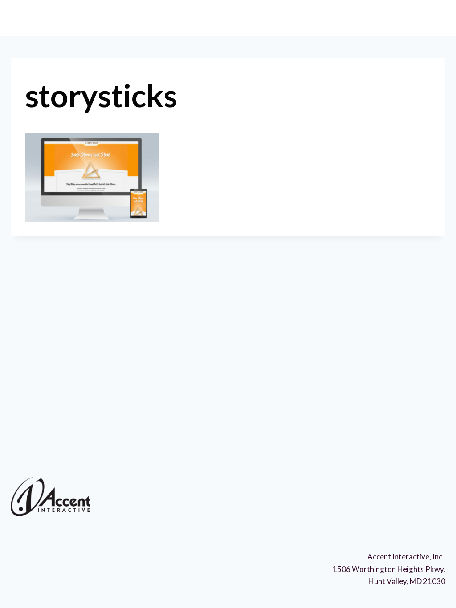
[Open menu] (432, 17)
